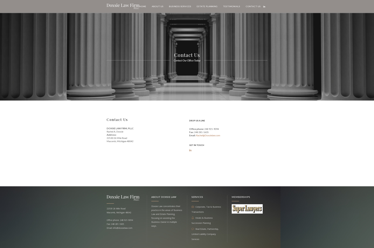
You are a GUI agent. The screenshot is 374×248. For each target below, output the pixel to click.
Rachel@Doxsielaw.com (208, 135)
